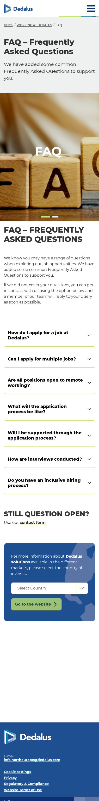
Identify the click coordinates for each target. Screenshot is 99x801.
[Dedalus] (18, 8)
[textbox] (43, 588)
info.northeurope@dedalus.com (32, 760)
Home (8, 25)
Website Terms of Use (23, 790)
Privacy (10, 778)
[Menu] (91, 8)
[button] (45, 217)
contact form (33, 522)
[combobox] (49, 588)
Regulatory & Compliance (26, 784)
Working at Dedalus (34, 25)
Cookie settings (17, 772)
